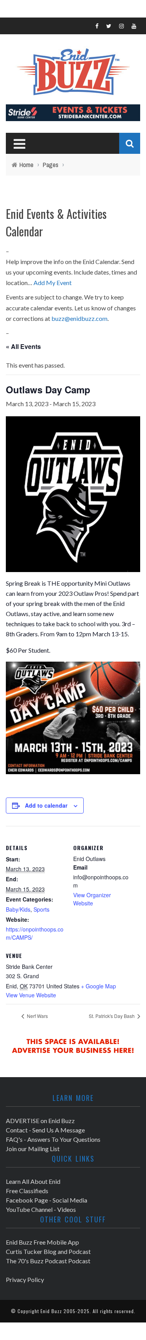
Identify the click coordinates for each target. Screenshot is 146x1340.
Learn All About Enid (33, 1181)
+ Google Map (98, 986)
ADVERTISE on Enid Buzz (40, 1120)
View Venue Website (31, 995)
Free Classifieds (27, 1190)
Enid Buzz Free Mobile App (42, 1242)
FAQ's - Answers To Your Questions (53, 1139)
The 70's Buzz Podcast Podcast (48, 1260)
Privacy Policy (25, 1279)
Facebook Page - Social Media (46, 1200)
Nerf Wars (37, 1015)
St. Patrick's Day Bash (112, 1015)
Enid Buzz (51, 1311)
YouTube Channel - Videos (41, 1209)
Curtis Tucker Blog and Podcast (48, 1251)
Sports (41, 909)
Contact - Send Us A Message (45, 1130)
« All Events (23, 346)
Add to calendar (46, 805)
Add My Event (52, 282)
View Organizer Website (92, 899)
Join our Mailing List (33, 1148)
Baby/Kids (18, 909)
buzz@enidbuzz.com (79, 318)
